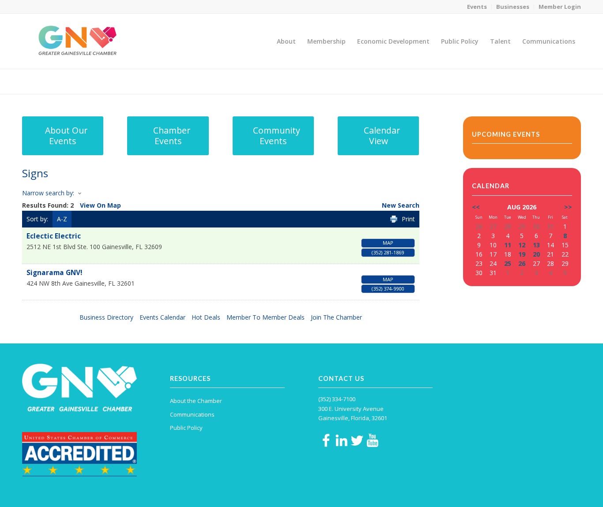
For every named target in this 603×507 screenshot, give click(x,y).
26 (521, 263)
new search (400, 205)
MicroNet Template (52, 81)
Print (408, 219)
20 (536, 254)
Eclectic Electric (53, 236)
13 (536, 245)
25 (507, 263)
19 (521, 254)
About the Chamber (196, 401)
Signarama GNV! (54, 272)
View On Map (100, 205)
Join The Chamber (336, 317)
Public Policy (186, 428)
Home (520, 81)
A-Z (62, 219)
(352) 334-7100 (336, 399)
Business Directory (106, 317)
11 (507, 245)
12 (521, 245)
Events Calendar (162, 317)
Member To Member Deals (265, 317)
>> (568, 207)
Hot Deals (206, 317)
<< (476, 207)
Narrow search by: (48, 193)
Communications (192, 414)
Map (388, 242)
